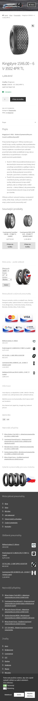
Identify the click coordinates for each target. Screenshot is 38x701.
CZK (4, 419)
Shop (10, 15)
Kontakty (8, 526)
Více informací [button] (8, 682)
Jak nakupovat (10, 515)
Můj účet (7, 511)
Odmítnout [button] (8, 694)
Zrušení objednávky (11, 523)
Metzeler (8, 673)
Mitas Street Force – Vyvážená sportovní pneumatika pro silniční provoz (16, 458)
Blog (6, 504)
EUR (8, 419)
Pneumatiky (17, 15)
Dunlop (7, 661)
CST (6, 657)
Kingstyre (10, 113)
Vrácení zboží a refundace (13, 519)
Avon (6, 646)
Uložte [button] (19, 694)
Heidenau (8, 665)
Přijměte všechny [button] (30, 695)
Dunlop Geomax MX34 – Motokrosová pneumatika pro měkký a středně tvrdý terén (19, 453)
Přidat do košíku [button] (10, 245)
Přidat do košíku (18, 99)
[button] (32, 25)
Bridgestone (9, 650)
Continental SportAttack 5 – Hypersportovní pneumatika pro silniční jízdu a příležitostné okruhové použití (17, 441)
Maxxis (7, 669)
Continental (9, 654)
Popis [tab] (4, 122)
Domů (6, 15)
